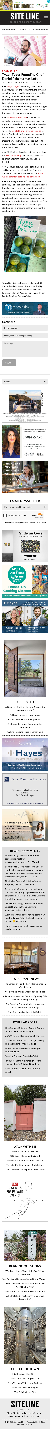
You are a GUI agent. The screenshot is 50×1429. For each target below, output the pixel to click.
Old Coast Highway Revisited (25, 1156)
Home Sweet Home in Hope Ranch (25, 719)
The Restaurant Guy (17, 117)
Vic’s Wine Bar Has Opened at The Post (25, 991)
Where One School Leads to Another (25, 1160)
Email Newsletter (16, 1416)
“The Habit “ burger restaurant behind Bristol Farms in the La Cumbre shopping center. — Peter (24, 906)
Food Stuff (9, 71)
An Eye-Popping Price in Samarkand (25, 731)
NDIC (30, 1424)
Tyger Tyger (13, 86)
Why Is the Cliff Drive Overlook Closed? (25, 1291)
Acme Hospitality (33, 286)
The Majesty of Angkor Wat (25, 1378)
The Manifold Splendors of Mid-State (25, 1165)
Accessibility (32, 1422)
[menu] (46, 17)
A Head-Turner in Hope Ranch (25, 714)
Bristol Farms (9, 289)
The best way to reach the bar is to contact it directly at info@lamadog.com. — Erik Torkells (22, 858)
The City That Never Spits (25, 1387)
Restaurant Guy (13, 155)
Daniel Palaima (9, 296)
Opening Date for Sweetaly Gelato (25, 1012)
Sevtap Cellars (25, 296)
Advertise (26, 1413)
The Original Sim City (25, 1392)
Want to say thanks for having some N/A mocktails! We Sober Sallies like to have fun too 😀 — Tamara (25, 918)
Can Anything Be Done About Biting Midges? (25, 1278)
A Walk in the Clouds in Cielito (25, 1151)
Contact (37, 1413)
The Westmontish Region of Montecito (25, 1169)
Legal (39, 1416)
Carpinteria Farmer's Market (22, 283)
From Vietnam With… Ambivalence (25, 1383)
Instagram (30, 1416)
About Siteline (13, 1413)
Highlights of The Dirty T (25, 1374)
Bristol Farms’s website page (26, 130)
